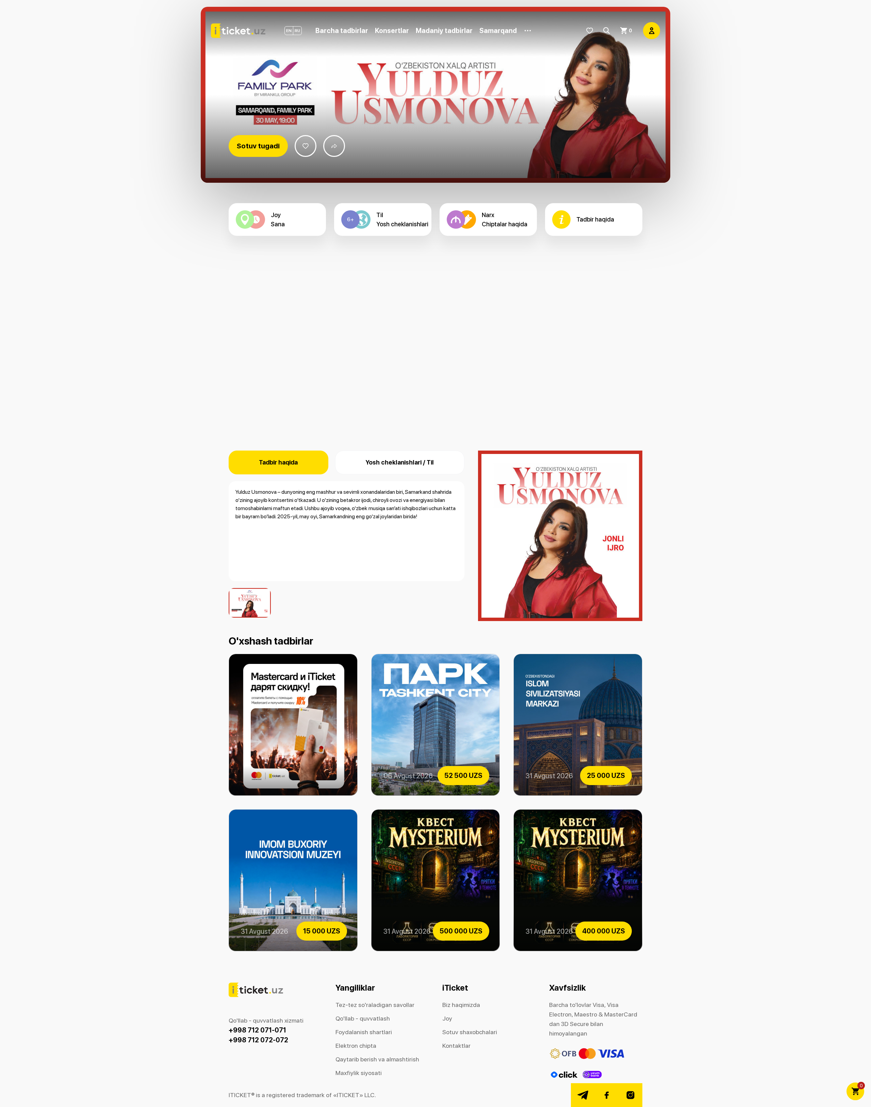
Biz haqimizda (461, 1004)
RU (297, 30)
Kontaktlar (456, 1045)
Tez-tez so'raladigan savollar (374, 1004)
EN (289, 30)
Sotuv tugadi (258, 146)
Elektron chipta (355, 1045)
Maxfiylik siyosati (358, 1072)
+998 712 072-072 (258, 1040)
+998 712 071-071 (257, 1030)
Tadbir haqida (278, 462)
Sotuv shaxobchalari (469, 1032)
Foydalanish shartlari (363, 1032)
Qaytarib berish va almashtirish (377, 1059)
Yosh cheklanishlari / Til (399, 462)
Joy (447, 1018)
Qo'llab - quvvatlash (362, 1018)
